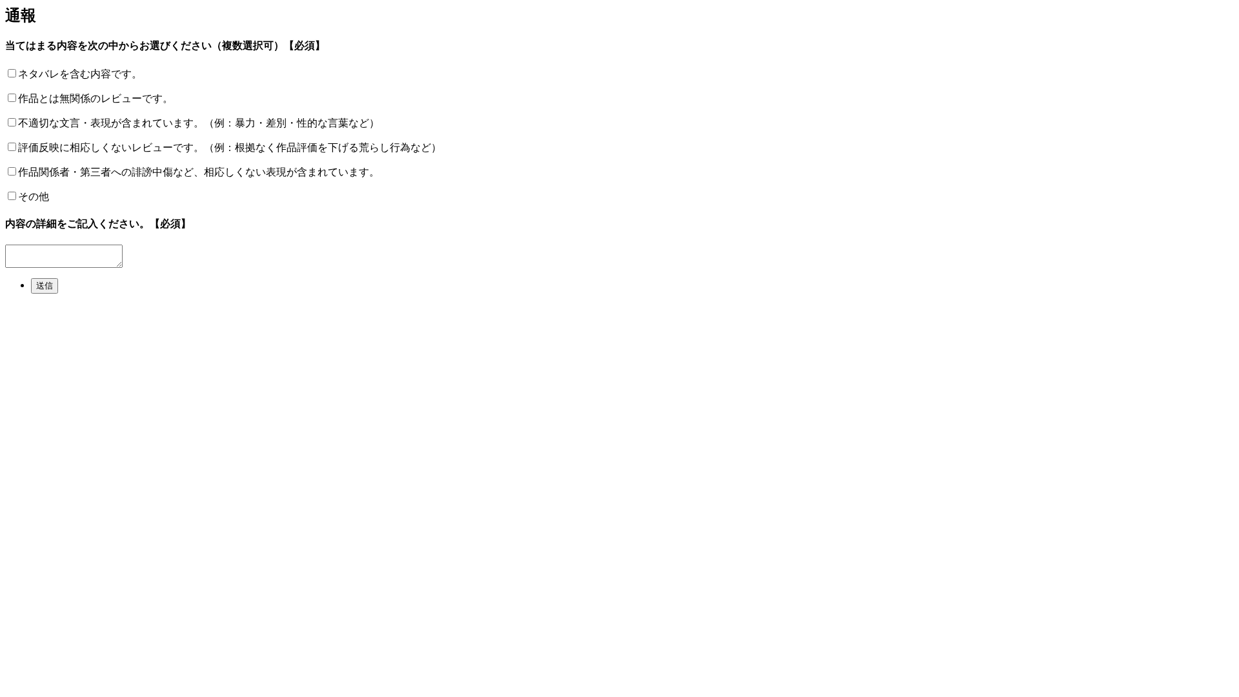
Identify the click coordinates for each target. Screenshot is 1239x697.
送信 (44, 285)
